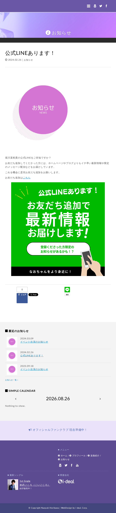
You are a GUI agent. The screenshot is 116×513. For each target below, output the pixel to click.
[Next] (100, 399)
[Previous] (15, 399)
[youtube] (77, 465)
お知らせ (28, 60)
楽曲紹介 (94, 456)
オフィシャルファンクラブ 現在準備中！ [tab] (59, 430)
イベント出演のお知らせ (34, 342)
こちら (27, 178)
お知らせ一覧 (11, 380)
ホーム (63, 456)
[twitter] (100, 6)
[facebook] (106, 6)
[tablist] (58, 430)
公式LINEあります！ (32, 355)
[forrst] (95, 6)
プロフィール (78, 456)
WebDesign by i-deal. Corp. (74, 508)
